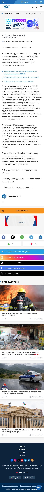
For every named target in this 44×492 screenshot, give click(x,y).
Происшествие (35, 14)
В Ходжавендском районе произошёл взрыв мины (21, 77)
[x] (18, 460)
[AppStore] (29, 478)
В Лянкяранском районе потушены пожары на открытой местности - (20, 72)
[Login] (41, 2)
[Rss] (32, 460)
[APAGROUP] (22, 472)
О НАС (22, 447)
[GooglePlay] (15, 478)
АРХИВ (22, 452)
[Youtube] (22, 460)
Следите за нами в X (12, 273)
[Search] (36, 2)
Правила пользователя (10, 486)
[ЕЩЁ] (40, 7)
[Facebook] (12, 460)
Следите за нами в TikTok (14, 263)
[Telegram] (25, 460)
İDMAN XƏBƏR (22, 211)
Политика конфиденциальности (31, 486)
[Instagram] (15, 460)
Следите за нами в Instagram (15, 257)
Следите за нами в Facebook (15, 268)
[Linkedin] (29, 460)
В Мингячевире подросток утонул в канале (19, 81)
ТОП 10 (22, 455)
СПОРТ (35, 7)
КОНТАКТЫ (22, 450)
